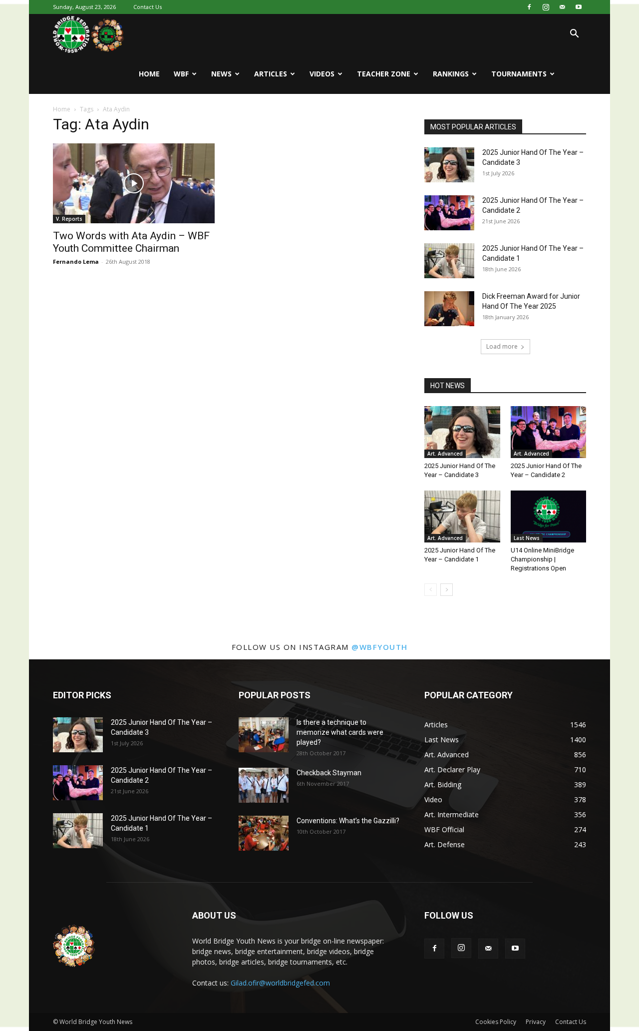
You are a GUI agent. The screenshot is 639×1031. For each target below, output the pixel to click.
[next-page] (446, 589)
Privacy (536, 1022)
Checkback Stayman (329, 773)
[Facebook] (529, 7)
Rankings (451, 73)
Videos (322, 73)
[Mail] (562, 7)
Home (149, 73)
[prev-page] (430, 589)
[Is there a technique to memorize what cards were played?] (264, 734)
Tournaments (519, 73)
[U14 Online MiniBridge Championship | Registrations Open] (549, 516)
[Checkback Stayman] (264, 785)
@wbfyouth (379, 647)
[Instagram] (545, 7)
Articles (270, 73)
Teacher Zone (383, 73)
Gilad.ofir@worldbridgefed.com (280, 983)
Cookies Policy (495, 1022)
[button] (574, 34)
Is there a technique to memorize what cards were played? (340, 732)
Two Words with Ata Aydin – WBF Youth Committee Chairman (131, 242)
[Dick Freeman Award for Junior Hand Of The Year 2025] (449, 308)
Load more (502, 346)
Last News (527, 537)
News (221, 73)
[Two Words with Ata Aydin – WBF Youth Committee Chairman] (134, 183)
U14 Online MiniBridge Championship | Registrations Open (542, 559)
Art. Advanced (445, 453)
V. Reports (69, 218)
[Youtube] (578, 7)
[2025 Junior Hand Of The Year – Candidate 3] (449, 164)
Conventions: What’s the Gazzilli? (348, 821)
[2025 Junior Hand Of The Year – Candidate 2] (449, 212)
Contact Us (147, 6)
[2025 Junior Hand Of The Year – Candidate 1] (449, 260)
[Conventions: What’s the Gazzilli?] (264, 833)
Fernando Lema (76, 261)
